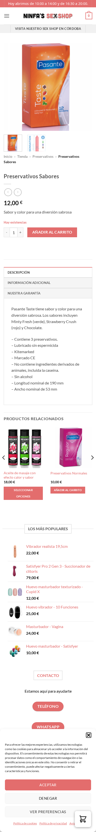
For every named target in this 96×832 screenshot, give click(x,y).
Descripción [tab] (19, 272)
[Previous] (11, 87)
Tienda (22, 156)
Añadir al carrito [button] (68, 490)
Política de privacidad (53, 823)
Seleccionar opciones (23, 493)
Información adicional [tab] (29, 283)
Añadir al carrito (52, 232)
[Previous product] (17, 192)
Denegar (48, 798)
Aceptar (47, 785)
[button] (88, 735)
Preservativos (42, 156)
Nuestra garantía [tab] (24, 293)
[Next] (84, 87)
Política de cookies (25, 823)
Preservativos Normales (68, 473)
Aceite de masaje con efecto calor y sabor (20, 475)
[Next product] (8, 192)
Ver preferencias (48, 812)
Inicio (8, 156)
